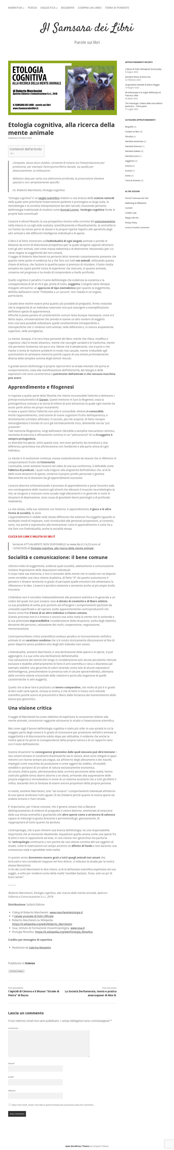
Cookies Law (130, 212)
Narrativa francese (133, 146)
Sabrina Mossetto (40, 947)
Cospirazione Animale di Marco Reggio (142, 84)
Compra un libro (132, 131)
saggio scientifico (49, 198)
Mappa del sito (132, 217)
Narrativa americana (134, 141)
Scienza (30, 963)
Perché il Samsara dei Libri (136, 198)
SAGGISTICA (47, 8)
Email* (11, 1077)
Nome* (11, 1063)
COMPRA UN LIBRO (90, 8)
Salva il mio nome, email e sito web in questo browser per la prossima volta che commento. (53, 1105)
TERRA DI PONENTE (117, 8)
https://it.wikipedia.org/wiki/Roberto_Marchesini (42, 924)
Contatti (129, 208)
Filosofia (129, 136)
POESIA (32, 8)
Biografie (129, 126)
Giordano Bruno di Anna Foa (137, 77)
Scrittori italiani (16, 971)
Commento (13, 1028)
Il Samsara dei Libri (87, 28)
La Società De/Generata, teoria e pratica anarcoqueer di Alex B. (90, 993)
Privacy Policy (131, 222)
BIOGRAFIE (67, 8)
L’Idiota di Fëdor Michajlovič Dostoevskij (143, 69)
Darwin (43, 399)
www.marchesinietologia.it (66, 912)
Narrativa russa (132, 156)
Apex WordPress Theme (77, 1146)
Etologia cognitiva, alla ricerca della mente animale (62, 548)
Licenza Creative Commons (137, 227)
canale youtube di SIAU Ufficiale (34, 916)
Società (128, 170)
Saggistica (129, 161)
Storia (127, 175)
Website (11, 1090)
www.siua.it (78, 928)
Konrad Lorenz (69, 209)
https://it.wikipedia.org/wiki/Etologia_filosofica (64, 932)
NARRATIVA (15, 8)
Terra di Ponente (132, 180)
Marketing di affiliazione (135, 203)
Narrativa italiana (132, 151)
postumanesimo (105, 221)
